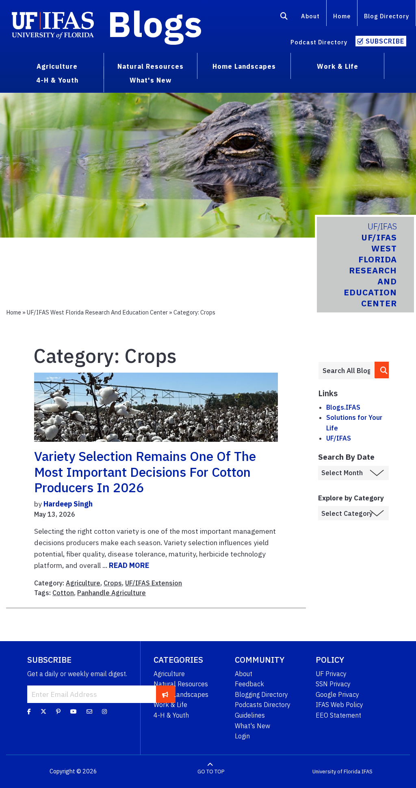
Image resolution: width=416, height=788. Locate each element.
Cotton (63, 593)
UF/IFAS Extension (153, 583)
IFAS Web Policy (339, 705)
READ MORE (129, 565)
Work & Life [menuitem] (337, 66)
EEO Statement (338, 715)
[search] (382, 370)
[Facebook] (29, 711)
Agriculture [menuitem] (57, 66)
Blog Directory (386, 16)
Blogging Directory (261, 694)
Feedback (249, 684)
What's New (252, 726)
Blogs (155, 23)
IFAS (367, 771)
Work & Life (170, 705)
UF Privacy (331, 674)
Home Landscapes (181, 694)
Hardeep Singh (68, 504)
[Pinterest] (58, 711)
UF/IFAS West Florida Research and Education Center (97, 312)
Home (342, 16)
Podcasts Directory (262, 705)
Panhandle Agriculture (111, 593)
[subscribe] (165, 694)
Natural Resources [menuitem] (150, 66)
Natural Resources (181, 684)
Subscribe (385, 41)
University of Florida (336, 771)
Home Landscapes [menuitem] (244, 66)
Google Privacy (337, 694)
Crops (113, 583)
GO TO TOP (210, 771)
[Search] (284, 17)
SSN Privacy (333, 684)
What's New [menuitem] (150, 80)
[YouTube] (73, 711)
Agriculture (83, 583)
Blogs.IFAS (343, 407)
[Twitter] (43, 711)
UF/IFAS (338, 438)
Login (242, 736)
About (310, 16)
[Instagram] (104, 711)
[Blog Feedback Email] (89, 711)
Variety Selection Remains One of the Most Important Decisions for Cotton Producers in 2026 (145, 471)
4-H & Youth (171, 715)
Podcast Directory (318, 42)
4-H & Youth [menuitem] (57, 80)
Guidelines (250, 715)
